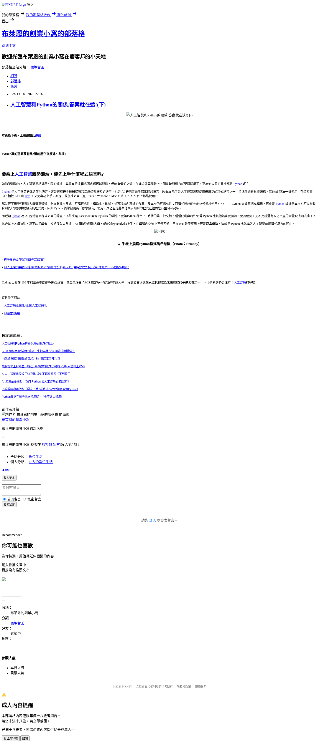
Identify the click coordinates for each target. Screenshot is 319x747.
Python (237, 184)
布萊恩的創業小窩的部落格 (43, 34)
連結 (38, 135)
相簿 (13, 76)
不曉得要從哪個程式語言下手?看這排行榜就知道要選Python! (40, 389)
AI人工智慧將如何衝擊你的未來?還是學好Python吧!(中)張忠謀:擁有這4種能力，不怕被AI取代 (66, 267)
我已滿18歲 (10, 738)
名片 (13, 86)
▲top (6, 469)
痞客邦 (47, 444)
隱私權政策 (184, 686)
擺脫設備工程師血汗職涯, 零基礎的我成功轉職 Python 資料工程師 (43, 366)
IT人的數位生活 (41, 462)
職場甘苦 (37, 67)
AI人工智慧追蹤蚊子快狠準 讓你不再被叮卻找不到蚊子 (36, 374)
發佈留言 (9, 504)
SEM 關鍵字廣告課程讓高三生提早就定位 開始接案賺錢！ (38, 351)
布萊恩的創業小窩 (16, 420)
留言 (56, 444)
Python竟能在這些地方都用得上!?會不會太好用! (32, 396)
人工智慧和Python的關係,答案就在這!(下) (58, 105)
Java (27, 196)
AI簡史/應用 (12, 313)
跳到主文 (9, 46)
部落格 (15, 81)
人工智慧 (23, 174)
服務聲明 (200, 686)
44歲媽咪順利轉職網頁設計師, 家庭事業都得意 (31, 358)
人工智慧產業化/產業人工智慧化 (25, 305)
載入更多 (9, 478)
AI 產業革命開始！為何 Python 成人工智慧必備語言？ (36, 381)
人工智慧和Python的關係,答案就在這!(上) (28, 343)
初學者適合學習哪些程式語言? (24, 259)
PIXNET (127, 686)
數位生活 (36, 457)
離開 (25, 738)
